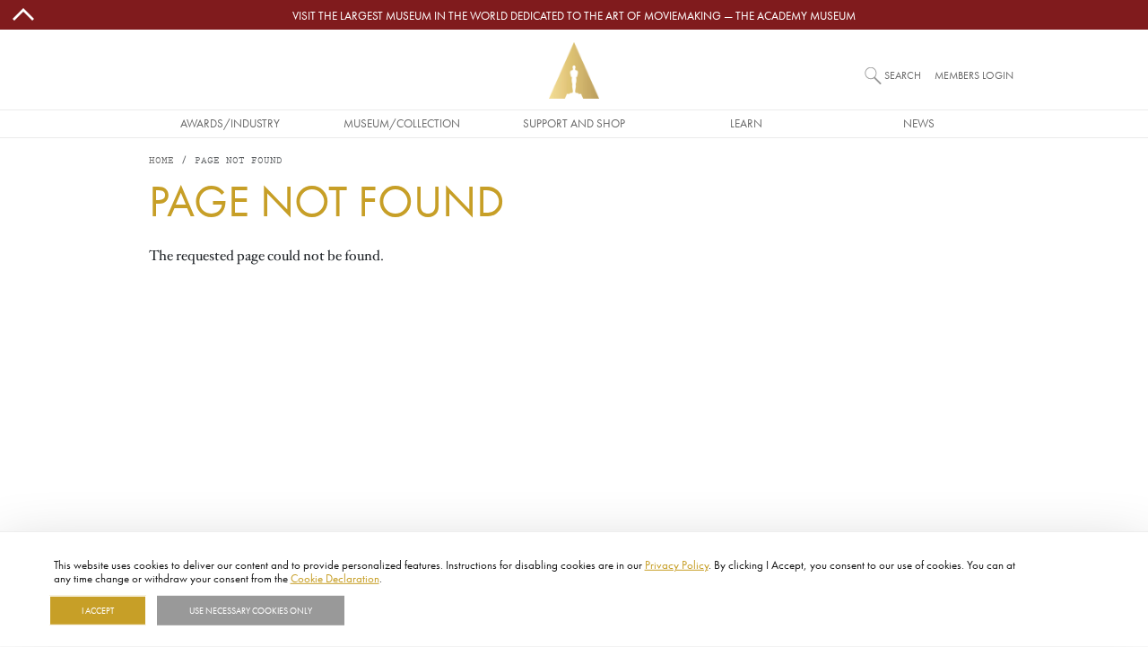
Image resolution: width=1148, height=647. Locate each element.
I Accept (98, 610)
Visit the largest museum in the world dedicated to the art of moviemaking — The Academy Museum (574, 15)
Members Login (974, 75)
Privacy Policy (677, 564)
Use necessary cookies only (250, 610)
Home (161, 161)
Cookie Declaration (335, 578)
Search (902, 75)
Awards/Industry (230, 123)
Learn (746, 123)
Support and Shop (574, 123)
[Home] (574, 70)
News (919, 123)
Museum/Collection (402, 123)
